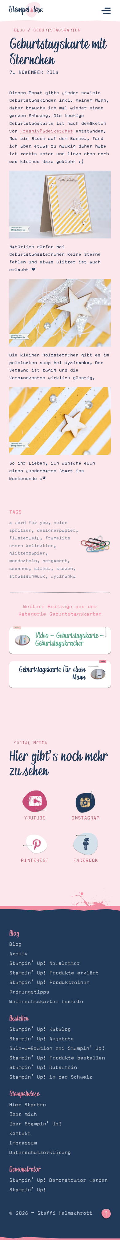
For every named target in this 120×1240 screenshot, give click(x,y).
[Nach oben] (106, 1213)
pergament (54, 561)
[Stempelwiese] (26, 11)
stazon (64, 568)
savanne (19, 568)
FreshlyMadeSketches (46, 131)
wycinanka (63, 576)
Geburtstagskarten (56, 30)
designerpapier (56, 530)
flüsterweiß (24, 538)
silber (42, 568)
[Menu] (106, 11)
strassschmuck (27, 576)
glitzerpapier (27, 553)
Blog (19, 30)
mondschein (23, 561)
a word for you (28, 522)
